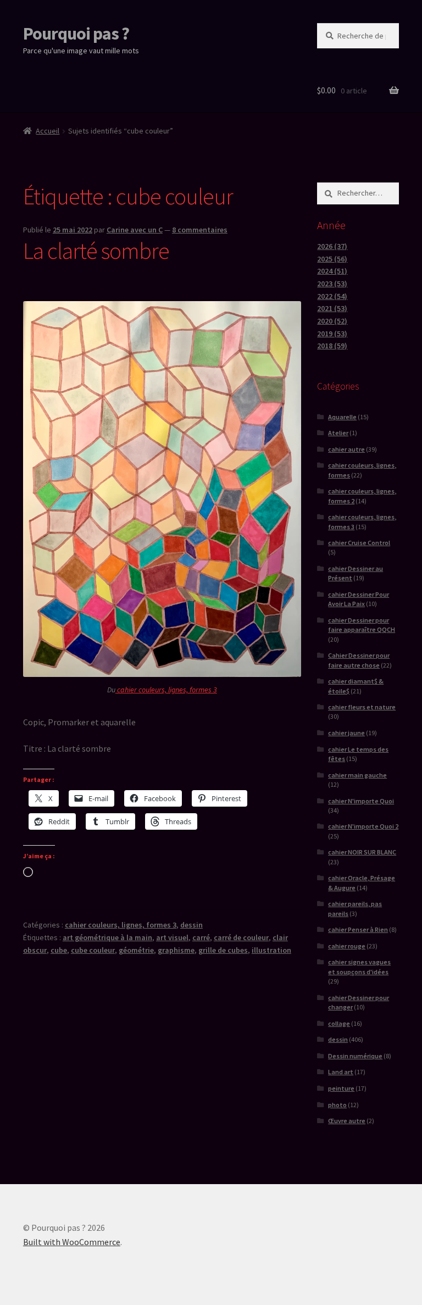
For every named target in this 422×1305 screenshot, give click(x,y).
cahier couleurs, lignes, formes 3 (166, 690)
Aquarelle (342, 417)
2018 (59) (332, 346)
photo (337, 1105)
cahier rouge (346, 946)
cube (59, 950)
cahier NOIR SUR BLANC (362, 852)
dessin (191, 925)
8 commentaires (199, 230)
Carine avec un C (135, 230)
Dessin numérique (355, 1056)
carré (201, 937)
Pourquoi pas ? (76, 34)
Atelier (338, 433)
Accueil (47, 131)
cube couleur (93, 950)
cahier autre (346, 449)
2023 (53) (332, 283)
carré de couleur (241, 937)
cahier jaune (346, 733)
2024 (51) (332, 271)
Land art (340, 1072)
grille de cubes (223, 950)
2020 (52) (332, 321)
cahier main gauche (357, 775)
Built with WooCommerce (71, 1241)
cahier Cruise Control (359, 542)
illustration (271, 950)
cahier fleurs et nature (362, 707)
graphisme (176, 950)
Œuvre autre (346, 1121)
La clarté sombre (96, 250)
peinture (341, 1088)
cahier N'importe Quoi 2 (363, 826)
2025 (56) (332, 259)
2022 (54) (332, 296)
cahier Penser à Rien (358, 929)
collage (339, 1023)
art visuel (172, 937)
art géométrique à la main (107, 937)
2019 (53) (332, 333)
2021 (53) (332, 308)
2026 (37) (332, 246)
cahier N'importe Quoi (361, 801)
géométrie (136, 950)
